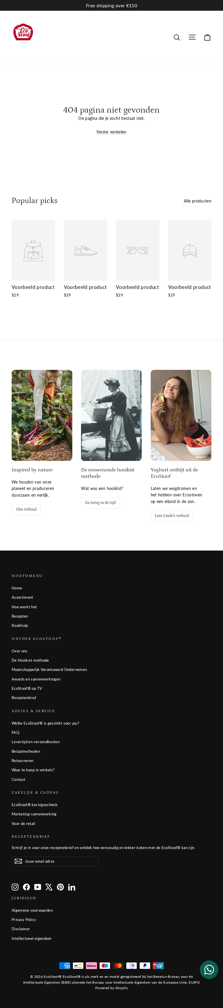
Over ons (20, 651)
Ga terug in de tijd (100, 502)
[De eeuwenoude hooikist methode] (111, 415)
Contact (18, 779)
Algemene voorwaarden (32, 910)
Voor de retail (23, 823)
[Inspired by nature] (42, 415)
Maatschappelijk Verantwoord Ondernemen (49, 669)
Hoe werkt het (24, 607)
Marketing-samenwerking (34, 814)
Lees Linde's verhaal (172, 515)
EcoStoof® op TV (27, 688)
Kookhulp (20, 625)
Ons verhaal (26, 509)
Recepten (20, 616)
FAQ (15, 732)
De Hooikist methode (30, 660)
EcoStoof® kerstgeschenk (34, 804)
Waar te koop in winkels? (33, 770)
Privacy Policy (24, 919)
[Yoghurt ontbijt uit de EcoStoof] (181, 415)
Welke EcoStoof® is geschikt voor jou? (45, 723)
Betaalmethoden (26, 751)
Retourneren (23, 760)
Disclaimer (21, 928)
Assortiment (22, 597)
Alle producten (197, 200)
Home (17, 588)
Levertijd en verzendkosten (36, 741)
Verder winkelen (111, 131)
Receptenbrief (24, 697)
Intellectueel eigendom (32, 938)
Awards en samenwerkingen (36, 679)
